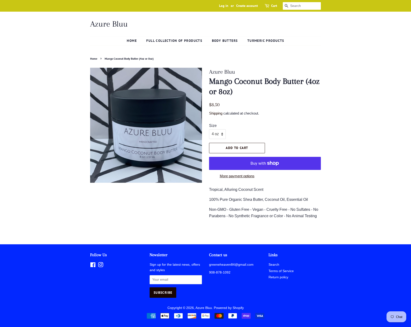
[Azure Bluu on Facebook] (93, 266)
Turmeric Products (265, 40)
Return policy (278, 277)
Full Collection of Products (174, 40)
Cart (274, 6)
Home (132, 40)
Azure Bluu (109, 24)
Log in (223, 6)
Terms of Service (281, 271)
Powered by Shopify (229, 308)
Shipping (215, 113)
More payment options (237, 176)
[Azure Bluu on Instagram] (100, 266)
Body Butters (225, 40)
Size (213, 126)
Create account (247, 6)
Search (274, 264)
